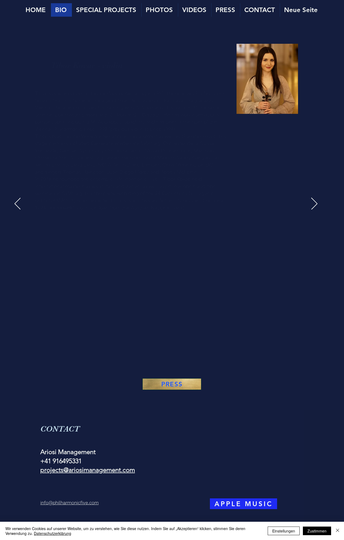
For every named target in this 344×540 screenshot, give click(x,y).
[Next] (314, 204)
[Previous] (18, 204)
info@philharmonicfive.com (69, 502)
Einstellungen (283, 531)
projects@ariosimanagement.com (87, 470)
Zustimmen (317, 531)
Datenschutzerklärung (52, 533)
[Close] (337, 531)
